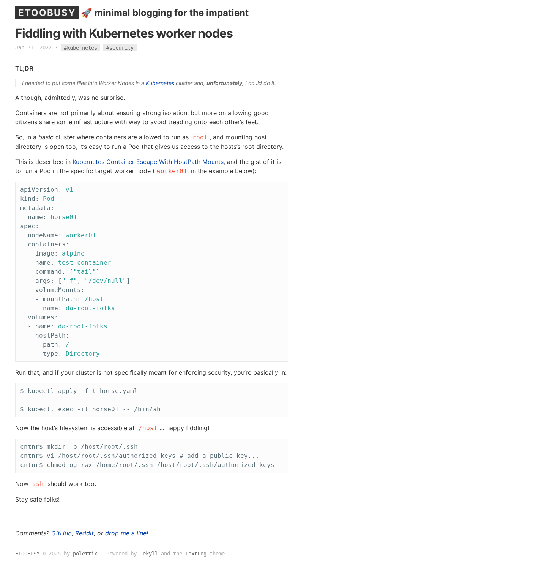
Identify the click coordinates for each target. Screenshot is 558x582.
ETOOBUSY (47, 12)
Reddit (84, 533)
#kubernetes (80, 47)
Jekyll (149, 553)
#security (120, 47)
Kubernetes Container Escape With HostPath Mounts (148, 162)
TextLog (195, 553)
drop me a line (126, 533)
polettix (85, 553)
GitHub (61, 533)
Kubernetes (160, 83)
